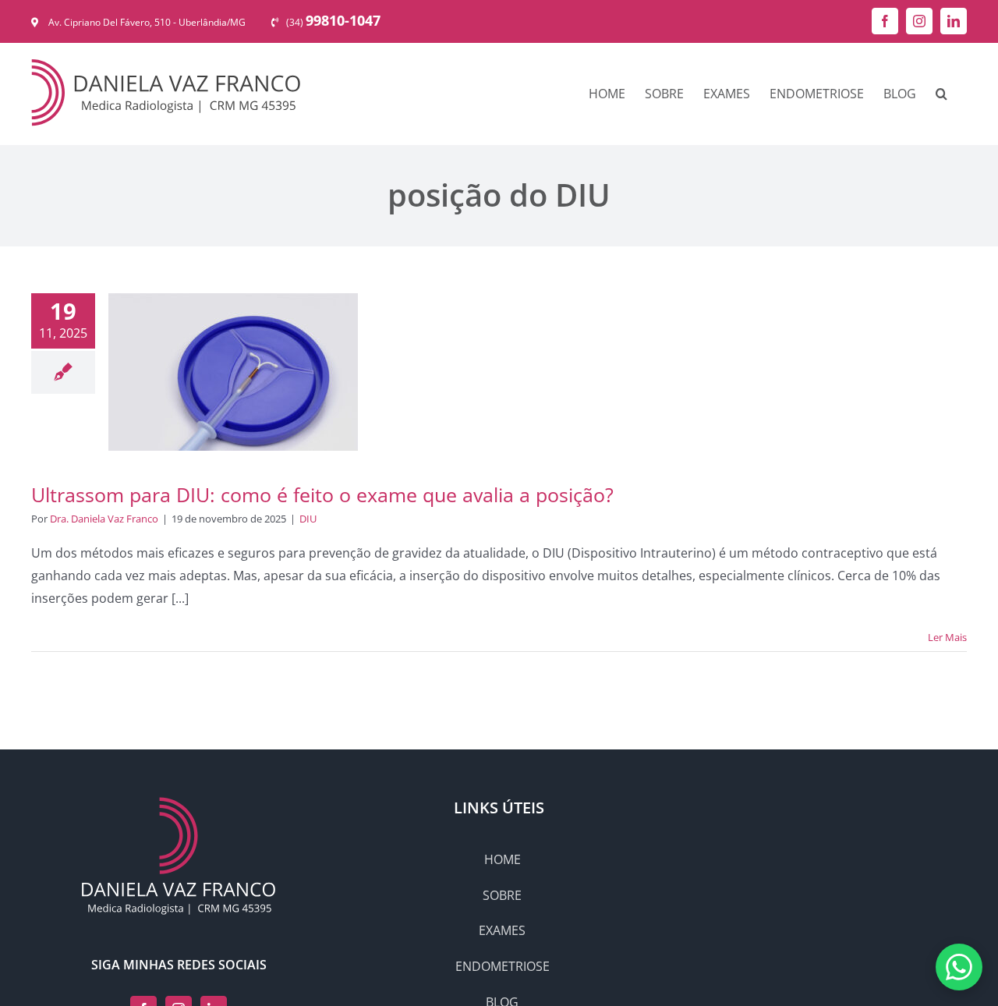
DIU (308, 519)
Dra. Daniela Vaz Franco (104, 519)
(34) (333, 22)
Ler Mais (947, 637)
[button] (941, 93)
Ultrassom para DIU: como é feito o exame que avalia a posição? (322, 494)
